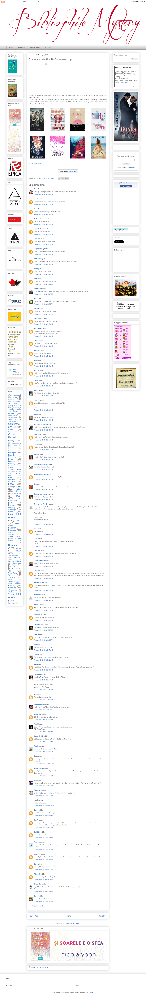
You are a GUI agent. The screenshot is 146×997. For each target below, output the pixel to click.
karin (35, 528)
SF (17, 548)
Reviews (21, 47)
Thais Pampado (39, 624)
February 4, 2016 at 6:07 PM (43, 244)
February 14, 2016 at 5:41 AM (43, 838)
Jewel (36, 360)
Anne (36, 278)
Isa (35, 780)
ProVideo (11, 534)
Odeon (19, 521)
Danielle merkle (39, 209)
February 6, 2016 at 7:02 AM (43, 524)
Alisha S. (37, 874)
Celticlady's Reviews (41, 464)
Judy (35, 298)
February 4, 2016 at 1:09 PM (43, 194)
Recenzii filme (13, 542)
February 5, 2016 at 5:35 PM (43, 430)
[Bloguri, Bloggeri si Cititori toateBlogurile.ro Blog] (38, 967)
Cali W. (36, 380)
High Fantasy (16, 471)
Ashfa (36, 414)
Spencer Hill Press (14, 561)
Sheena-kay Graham (41, 494)
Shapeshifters (13, 555)
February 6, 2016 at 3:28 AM (43, 490)
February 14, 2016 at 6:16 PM (43, 880)
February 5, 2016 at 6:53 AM (43, 376)
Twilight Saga (13, 581)
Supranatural (16, 565)
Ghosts (10, 466)
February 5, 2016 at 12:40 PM (43, 396)
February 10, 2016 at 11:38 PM (44, 710)
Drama (10, 451)
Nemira (11, 512)
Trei (9, 575)
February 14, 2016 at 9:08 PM (43, 902)
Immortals (11, 480)
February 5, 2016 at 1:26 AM (43, 336)
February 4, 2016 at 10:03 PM (43, 294)
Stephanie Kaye (39, 249)
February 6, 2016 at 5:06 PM (43, 546)
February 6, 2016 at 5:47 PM (43, 556)
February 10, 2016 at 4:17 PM (43, 700)
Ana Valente (38, 614)
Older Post (102, 916)
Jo (35, 484)
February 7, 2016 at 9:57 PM (43, 590)
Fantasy (11, 464)
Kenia (36, 664)
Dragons (11, 449)
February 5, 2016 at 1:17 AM (43, 324)
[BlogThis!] (62, 178)
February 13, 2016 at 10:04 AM (44, 806)
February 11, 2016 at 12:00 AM (44, 720)
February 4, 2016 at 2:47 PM (43, 204)
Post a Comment (37, 906)
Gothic (10, 468)
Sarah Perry (38, 434)
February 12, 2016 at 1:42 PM (43, 786)
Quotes (10, 536)
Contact (48, 47)
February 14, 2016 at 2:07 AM (43, 816)
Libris (19, 487)
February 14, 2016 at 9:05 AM (43, 850)
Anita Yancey (38, 259)
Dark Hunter (12, 445)
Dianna (36, 538)
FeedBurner (130, 167)
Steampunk (17, 563)
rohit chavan (15, 370)
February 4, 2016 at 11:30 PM (43, 304)
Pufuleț (36, 746)
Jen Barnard (38, 328)
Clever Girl (37, 884)
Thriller (11, 571)
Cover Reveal (12, 436)
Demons (11, 447)
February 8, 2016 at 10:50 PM (43, 630)
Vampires (12, 588)
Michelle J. (38, 714)
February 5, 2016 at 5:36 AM (43, 366)
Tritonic (10, 577)
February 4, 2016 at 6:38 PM (43, 254)
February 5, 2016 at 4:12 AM (43, 346)
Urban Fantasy (14, 584)
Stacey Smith (38, 736)
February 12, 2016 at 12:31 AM (44, 764)
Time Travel (12, 573)
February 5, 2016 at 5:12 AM (43, 356)
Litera (19, 489)
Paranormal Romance (13, 529)
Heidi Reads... (39, 318)
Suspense (17, 567)
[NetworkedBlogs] (126, 183)
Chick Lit (12, 419)
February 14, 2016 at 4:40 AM (43, 828)
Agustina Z (38, 790)
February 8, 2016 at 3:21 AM (43, 610)
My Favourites (14, 499)
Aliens (15, 397)
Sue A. (36, 820)
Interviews (12, 481)
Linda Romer (38, 674)
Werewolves (12, 590)
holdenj (36, 454)
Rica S (36, 199)
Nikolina (37, 390)
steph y (36, 269)
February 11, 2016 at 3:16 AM (43, 732)
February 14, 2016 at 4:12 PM (43, 870)
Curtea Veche (15, 443)
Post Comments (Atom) (72, 923)
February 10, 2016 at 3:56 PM (43, 690)
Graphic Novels (14, 469)
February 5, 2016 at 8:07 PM (43, 440)
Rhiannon (37, 842)
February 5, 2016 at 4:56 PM (43, 420)
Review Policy (35, 47)
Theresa (36, 340)
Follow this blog (126, 186)
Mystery (11, 507)
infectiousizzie (39, 582)
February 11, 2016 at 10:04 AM (44, 752)
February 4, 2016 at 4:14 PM (43, 214)
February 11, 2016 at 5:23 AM (43, 742)
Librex (10, 487)
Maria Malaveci (39, 229)
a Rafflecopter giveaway (37, 163)
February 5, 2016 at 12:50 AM (43, 314)
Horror (11, 477)
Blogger (91, 992)
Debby (36, 810)
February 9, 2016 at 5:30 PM (43, 670)
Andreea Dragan (39, 219)
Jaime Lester (38, 768)
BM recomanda (14, 401)
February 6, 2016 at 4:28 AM (43, 500)
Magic (18, 491)
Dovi (35, 864)
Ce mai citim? (13, 418)
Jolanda (36, 189)
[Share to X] (64, 178)
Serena (36, 634)
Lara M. (36, 654)
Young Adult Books (14, 596)
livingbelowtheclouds (41, 424)
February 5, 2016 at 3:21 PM (43, 410)
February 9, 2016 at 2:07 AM (43, 650)
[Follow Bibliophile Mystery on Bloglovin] (68, 173)
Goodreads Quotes (132, 86)
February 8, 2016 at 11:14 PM (43, 640)
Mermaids (17, 494)
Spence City (12, 559)
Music (18, 496)
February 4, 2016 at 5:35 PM (43, 224)
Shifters (15, 557)
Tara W (36, 724)
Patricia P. (37, 604)
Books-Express (13, 416)
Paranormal (16, 523)
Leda (11, 483)
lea (35, 694)
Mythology (12, 510)
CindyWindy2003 (40, 704)
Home (11, 47)
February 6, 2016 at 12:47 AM (43, 450)
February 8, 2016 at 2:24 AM (43, 600)
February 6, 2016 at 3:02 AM (43, 470)
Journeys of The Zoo (41, 504)
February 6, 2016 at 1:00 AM (43, 460)
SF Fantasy (14, 551)
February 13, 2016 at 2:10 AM (43, 796)
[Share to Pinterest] (68, 178)
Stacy (36, 756)
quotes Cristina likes (123, 67)
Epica (10, 459)
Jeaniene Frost (126, 82)
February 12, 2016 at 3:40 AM (43, 776)
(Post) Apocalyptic (14, 395)
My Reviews (14, 504)
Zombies (11, 603)
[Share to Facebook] (66, 178)
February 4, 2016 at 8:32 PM (43, 274)
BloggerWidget (16, 374)
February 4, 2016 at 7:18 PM (43, 264)
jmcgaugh (37, 350)
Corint (10, 430)
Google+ (77, 985)
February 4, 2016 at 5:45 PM (43, 234)
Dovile (36, 896)
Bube (36, 644)
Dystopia (12, 453)
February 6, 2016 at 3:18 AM (43, 480)
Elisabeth (37, 308)
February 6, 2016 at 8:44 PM (43, 566)
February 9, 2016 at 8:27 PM (43, 680)
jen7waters (37, 594)
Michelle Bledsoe (40, 560)
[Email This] (59, 178)
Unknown (37, 239)
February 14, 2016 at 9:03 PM (43, 892)
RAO (19, 536)
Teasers (15, 569)
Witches (11, 592)
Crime (19, 441)
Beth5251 (37, 832)
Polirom (10, 532)
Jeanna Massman (40, 474)
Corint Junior (13, 432)
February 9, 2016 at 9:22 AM (43, 660)
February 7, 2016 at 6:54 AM (43, 578)
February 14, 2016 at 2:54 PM (43, 860)
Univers (10, 583)
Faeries (11, 461)
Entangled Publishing (12, 456)
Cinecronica (12, 421)
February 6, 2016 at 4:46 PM (43, 534)
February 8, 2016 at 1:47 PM (43, 620)
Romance (13, 545)
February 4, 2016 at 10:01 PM (43, 284)
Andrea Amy (38, 288)
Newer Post (33, 916)
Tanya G (37, 444)
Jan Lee (36, 370)
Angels (11, 399)
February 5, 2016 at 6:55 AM (43, 386)
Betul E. (36, 400)
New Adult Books (14, 516)
